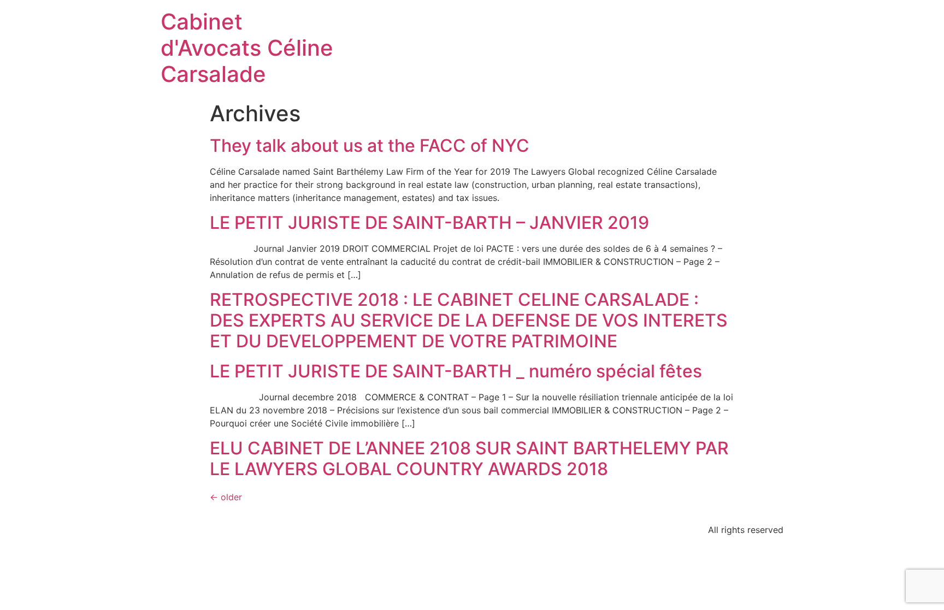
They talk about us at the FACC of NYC (369, 145)
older (226, 496)
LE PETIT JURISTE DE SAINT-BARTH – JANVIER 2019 (429, 222)
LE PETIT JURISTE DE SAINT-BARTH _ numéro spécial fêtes (456, 371)
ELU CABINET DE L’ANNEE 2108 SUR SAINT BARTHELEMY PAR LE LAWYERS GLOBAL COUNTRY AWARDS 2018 (469, 458)
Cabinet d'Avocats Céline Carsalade (247, 47)
